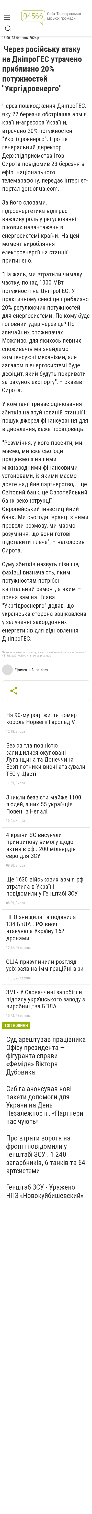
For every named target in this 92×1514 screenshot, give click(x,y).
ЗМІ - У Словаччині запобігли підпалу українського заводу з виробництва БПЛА (45, 999)
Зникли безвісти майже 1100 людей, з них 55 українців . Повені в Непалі (43, 804)
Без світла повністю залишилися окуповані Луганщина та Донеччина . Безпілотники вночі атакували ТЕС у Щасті (45, 759)
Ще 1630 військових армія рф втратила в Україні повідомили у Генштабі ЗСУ (44, 886)
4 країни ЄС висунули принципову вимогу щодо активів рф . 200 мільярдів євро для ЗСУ (41, 845)
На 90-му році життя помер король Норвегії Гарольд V (41, 718)
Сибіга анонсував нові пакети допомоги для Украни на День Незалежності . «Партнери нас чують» (44, 1105)
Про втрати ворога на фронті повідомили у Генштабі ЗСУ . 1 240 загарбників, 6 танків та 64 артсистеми (45, 1154)
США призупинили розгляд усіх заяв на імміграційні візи (45, 965)
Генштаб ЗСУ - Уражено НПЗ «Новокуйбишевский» (45, 1191)
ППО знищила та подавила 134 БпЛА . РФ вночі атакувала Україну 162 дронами (41, 927)
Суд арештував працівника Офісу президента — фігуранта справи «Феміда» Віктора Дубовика (46, 1056)
